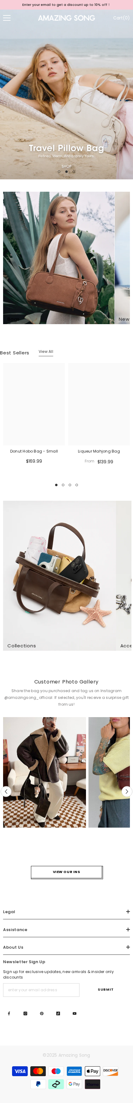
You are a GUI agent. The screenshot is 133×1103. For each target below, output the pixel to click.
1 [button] (59, 171)
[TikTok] (58, 1013)
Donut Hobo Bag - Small (34, 451)
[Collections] (59, 576)
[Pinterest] (42, 1013)
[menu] (7, 18)
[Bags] (58, 258)
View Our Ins (66, 871)
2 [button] (66, 171)
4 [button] (76, 485)
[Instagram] (25, 1013)
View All (46, 351)
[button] (6, 791)
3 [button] (74, 171)
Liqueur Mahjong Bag (99, 451)
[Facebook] (9, 1013)
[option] (66, 5)
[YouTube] (74, 1013)
